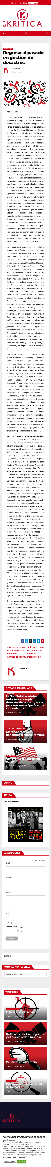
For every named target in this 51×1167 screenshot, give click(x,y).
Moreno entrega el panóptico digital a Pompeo (25, 733)
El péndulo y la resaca (21, 1012)
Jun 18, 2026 (13, 1066)
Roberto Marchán (13, 1031)
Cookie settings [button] (10, 1162)
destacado (10, 729)
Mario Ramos (8, 48)
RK (22, 712)
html (21, 928)
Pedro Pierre (11, 1081)
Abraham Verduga (13, 1009)
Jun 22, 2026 (13, 1016)
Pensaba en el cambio (21, 1062)
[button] (47, 33)
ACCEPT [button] (22, 1162)
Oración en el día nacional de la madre (24, 1085)
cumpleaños (10, 907)
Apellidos (9, 892)
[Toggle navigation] (26, 33)
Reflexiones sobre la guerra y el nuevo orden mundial (25, 1035)
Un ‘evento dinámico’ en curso (23, 760)
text (21, 931)
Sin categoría (11, 1059)
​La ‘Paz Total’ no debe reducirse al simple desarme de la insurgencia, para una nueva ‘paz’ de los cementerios (25, 702)
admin (18, 69)
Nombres (9, 878)
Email (8, 863)
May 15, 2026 (13, 1091)
